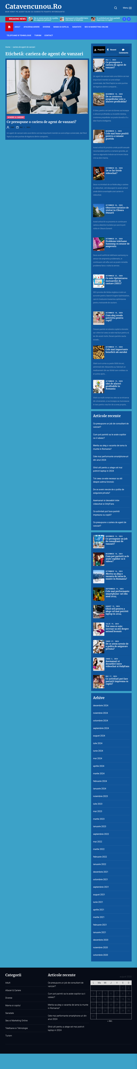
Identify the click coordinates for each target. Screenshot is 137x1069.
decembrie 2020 (100, 940)
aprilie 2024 (98, 766)
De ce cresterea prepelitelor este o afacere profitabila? (116, 99)
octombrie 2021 (100, 879)
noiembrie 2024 (100, 713)
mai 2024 (97, 758)
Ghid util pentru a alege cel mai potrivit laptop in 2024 (107, 469)
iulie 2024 (97, 743)
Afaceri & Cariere (16, 117)
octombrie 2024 (100, 720)
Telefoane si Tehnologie (19, 35)
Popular (100, 50)
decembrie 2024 (100, 705)
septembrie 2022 (101, 834)
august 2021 (99, 894)
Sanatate (76, 27)
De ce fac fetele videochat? (114, 171)
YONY (12, 127)
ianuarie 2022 (99, 864)
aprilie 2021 (98, 909)
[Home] (9, 27)
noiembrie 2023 (100, 796)
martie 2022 (98, 849)
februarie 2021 (100, 925)
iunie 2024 (98, 751)
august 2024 (99, 735)
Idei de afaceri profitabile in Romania (113, 386)
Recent (113, 50)
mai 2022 (97, 841)
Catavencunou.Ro (33, 6)
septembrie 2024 (101, 728)
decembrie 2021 (100, 872)
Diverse (46, 27)
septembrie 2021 (101, 887)
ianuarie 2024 (99, 788)
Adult (17, 27)
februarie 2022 (100, 856)
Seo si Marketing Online (96, 27)
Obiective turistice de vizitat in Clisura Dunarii (117, 210)
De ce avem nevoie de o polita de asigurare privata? (108, 491)
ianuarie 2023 (99, 826)
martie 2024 (98, 773)
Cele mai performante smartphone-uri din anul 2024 (110, 458)
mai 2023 (97, 811)
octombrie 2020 (100, 955)
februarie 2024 (100, 781)
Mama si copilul (61, 27)
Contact (48, 35)
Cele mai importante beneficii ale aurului (117, 350)
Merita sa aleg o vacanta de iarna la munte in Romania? (110, 447)
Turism (37, 35)
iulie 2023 (97, 804)
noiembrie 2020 (100, 947)
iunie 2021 (98, 902)
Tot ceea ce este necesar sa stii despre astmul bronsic (107, 480)
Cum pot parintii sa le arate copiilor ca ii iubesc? (109, 436)
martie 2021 (98, 917)
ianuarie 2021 (99, 932)
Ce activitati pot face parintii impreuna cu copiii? (77, 19)
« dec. (110, 1021)
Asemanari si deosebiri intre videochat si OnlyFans (46, 19)
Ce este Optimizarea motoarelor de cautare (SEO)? (116, 281)
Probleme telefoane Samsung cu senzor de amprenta (118, 244)
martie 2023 (98, 819)
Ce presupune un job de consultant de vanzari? (111, 425)
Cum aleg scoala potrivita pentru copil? (114, 318)
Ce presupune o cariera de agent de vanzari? (108, 19)
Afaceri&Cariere (32, 27)
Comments (123, 53)
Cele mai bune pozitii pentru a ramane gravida (117, 136)
